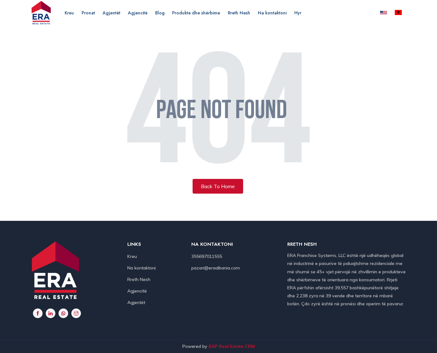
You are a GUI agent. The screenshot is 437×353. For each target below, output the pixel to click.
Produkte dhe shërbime (196, 13)
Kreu (69, 13)
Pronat (88, 13)
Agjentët (111, 13)
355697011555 (206, 256)
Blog (159, 13)
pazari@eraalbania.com (215, 268)
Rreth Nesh (239, 13)
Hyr (297, 13)
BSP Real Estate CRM (232, 346)
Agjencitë (137, 13)
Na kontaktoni (272, 13)
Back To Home (218, 186)
